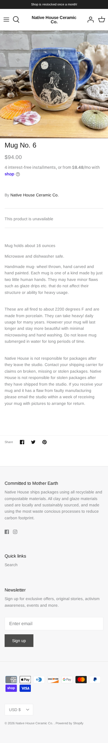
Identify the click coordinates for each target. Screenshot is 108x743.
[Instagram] (15, 532)
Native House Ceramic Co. (34, 195)
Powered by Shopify (70, 723)
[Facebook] (7, 532)
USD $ (15, 709)
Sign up (19, 640)
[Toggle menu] (6, 19)
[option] (54, 84)
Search (11, 564)
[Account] (89, 19)
